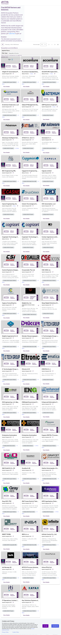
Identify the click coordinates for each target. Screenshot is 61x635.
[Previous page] (51, 44)
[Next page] (54, 44)
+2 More (14, 205)
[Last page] (57, 44)
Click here (12, 33)
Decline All (55, 626)
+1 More (31, 73)
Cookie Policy (15, 632)
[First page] (48, 44)
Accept (45, 626)
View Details (6, 86)
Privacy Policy (5, 632)
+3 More (17, 148)
